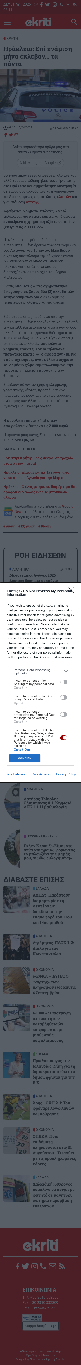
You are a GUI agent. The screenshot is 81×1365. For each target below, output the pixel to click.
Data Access (40, 774)
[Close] (72, 591)
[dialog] (40, 683)
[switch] (63, 682)
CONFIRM (25, 758)
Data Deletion (15, 774)
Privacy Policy (66, 774)
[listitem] (40, 671)
